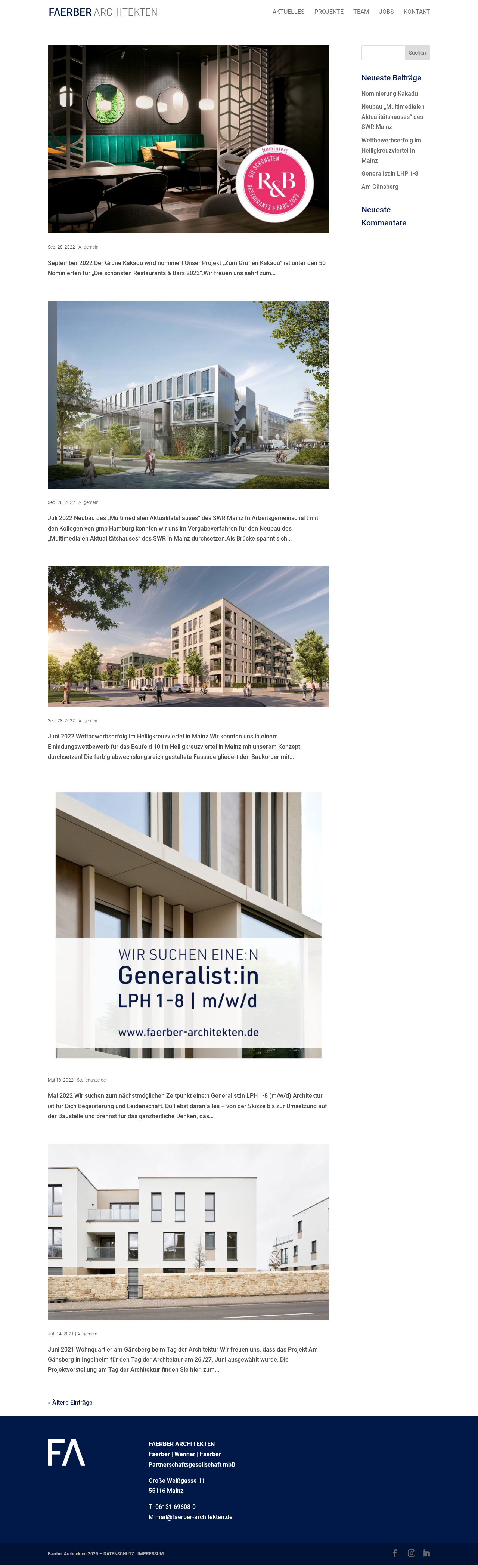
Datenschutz (118, 1553)
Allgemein (88, 247)
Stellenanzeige (91, 1080)
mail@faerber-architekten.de (194, 1517)
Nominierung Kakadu (389, 93)
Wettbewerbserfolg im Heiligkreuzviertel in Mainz (391, 150)
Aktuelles (289, 12)
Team (361, 12)
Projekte (329, 12)
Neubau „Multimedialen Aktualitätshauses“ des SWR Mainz (393, 116)
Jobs (386, 12)
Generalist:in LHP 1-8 (389, 173)
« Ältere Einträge (70, 1402)
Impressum (150, 1553)
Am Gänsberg (379, 186)
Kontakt (417, 12)
